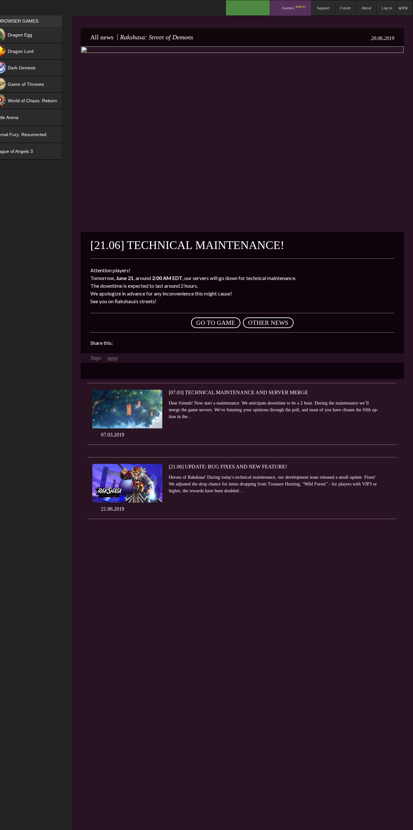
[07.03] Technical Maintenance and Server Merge (238, 392)
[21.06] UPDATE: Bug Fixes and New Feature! (228, 466)
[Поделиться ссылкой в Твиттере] (177, 342)
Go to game (215, 322)
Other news (268, 322)
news (112, 358)
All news (102, 37)
